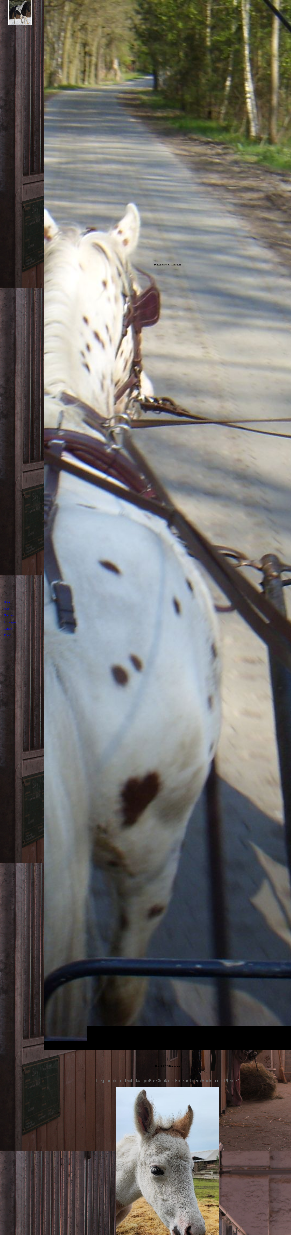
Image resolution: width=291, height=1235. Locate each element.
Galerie (8, 628)
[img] (167, 525)
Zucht (7, 608)
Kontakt (8, 635)
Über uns (9, 615)
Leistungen (10, 622)
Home (7, 602)
